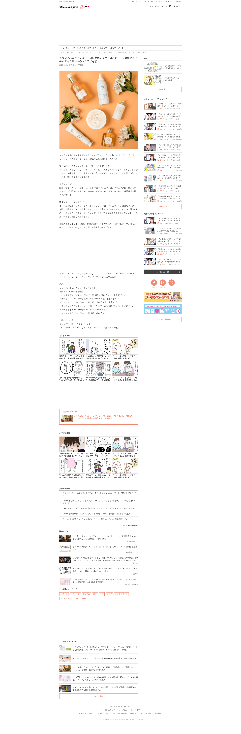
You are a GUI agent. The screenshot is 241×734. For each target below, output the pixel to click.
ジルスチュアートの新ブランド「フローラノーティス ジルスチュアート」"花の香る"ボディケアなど (100, 494)
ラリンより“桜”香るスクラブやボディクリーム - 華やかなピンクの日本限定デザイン (96, 519)
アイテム (86, 594)
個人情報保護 (122, 713)
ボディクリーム (80, 599)
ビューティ (151, 1)
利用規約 (91, 713)
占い (162, 1)
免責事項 (149, 713)
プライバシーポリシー (106, 713)
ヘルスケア (102, 48)
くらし (139, 1)
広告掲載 (158, 713)
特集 (145, 58)
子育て (134, 1)
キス (101, 594)
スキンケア (81, 48)
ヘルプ (137, 710)
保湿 (95, 594)
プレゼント (169, 1)
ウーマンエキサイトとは (110, 710)
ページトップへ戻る (163, 319)
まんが (158, 1)
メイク (120, 48)
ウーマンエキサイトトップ (156, 6)
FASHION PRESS (77, 65)
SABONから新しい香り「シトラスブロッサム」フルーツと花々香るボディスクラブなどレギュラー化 (99, 502)
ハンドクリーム (121, 594)
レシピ (144, 1)
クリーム (64, 594)
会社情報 (82, 713)
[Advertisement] (120, 27)
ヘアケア (112, 48)
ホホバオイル (66, 599)
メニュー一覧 (177, 1)
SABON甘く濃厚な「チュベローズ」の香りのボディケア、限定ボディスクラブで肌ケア (97, 514)
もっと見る (98, 696)
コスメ (109, 594)
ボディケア (91, 48)
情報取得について (137, 713)
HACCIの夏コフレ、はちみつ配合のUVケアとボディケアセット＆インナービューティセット (99, 508)
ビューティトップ (68, 48)
